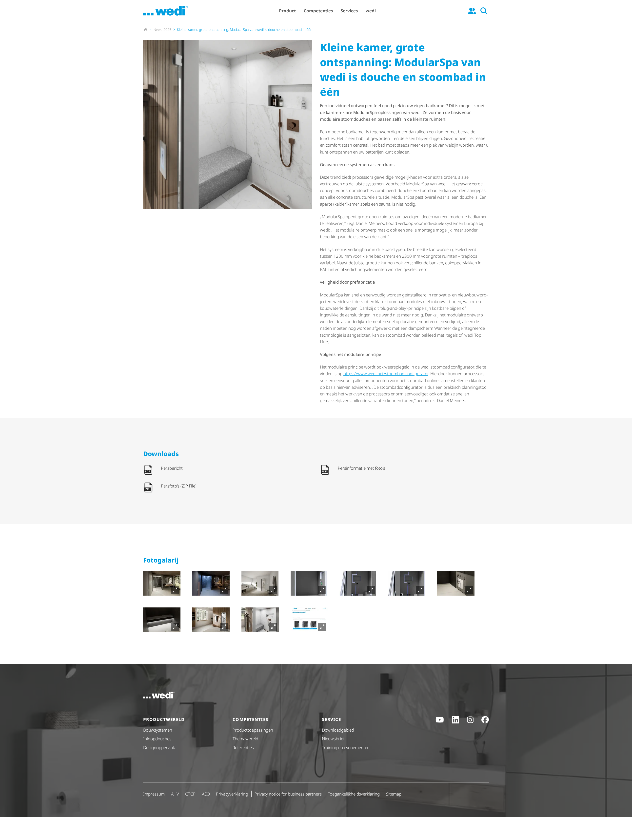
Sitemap (393, 794)
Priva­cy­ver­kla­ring (232, 794)
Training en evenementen (346, 747)
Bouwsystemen (157, 730)
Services (349, 10)
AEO (206, 794)
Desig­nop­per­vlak (159, 747)
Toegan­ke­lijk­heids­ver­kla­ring (354, 794)
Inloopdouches (157, 738)
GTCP (190, 794)
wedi (371, 10)
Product (287, 10)
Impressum (154, 794)
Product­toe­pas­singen (253, 730)
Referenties (243, 747)
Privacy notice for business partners (288, 794)
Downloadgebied (338, 730)
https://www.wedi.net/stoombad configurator (385, 373)
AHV (175, 794)
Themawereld (245, 738)
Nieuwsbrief (333, 738)
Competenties (318, 10)
